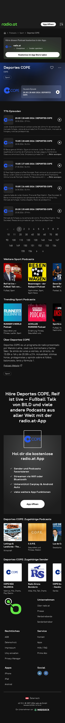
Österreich (34, 698)
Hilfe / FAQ (42, 648)
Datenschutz (10, 642)
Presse (40, 611)
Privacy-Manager (13, 659)
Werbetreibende (44, 617)
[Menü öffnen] (61, 24)
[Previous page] (13, 229)
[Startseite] (5, 33)
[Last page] (42, 251)
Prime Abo (42, 653)
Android (8, 684)
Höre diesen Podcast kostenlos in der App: (25, 40)
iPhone (8, 674)
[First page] (7, 229)
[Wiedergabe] (58, 92)
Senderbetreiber (45, 622)
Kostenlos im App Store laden (32, 55)
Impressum (10, 648)
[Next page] (36, 251)
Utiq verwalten (11, 653)
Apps (39, 642)
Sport (7, 77)
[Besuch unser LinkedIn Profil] (39, 673)
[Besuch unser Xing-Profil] (46, 673)
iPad (7, 679)
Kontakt (41, 637)
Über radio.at (43, 606)
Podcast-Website (11, 366)
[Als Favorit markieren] (51, 67)
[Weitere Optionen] (59, 67)
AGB (7, 637)
